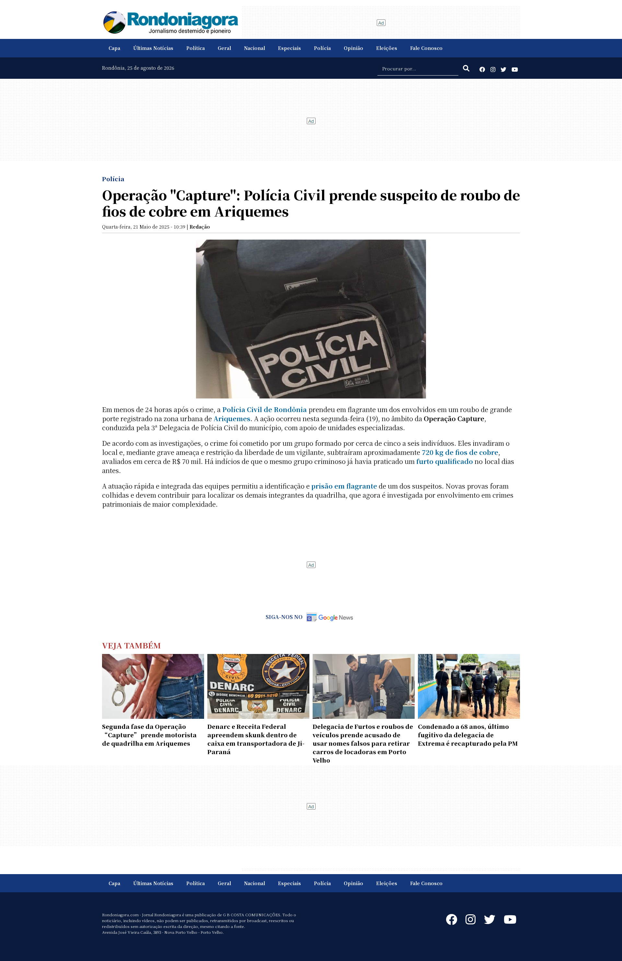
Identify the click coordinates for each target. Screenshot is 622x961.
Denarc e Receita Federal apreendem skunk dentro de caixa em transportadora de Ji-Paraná (256, 739)
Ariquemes (231, 418)
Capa (114, 48)
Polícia (322, 48)
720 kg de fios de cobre (460, 452)
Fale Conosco (426, 48)
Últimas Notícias (153, 48)
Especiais (289, 48)
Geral (224, 48)
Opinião (353, 48)
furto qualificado (444, 461)
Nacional (254, 48)
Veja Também (131, 645)
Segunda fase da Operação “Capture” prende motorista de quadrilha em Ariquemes (149, 734)
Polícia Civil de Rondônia (264, 409)
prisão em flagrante (344, 486)
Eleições (386, 48)
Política (195, 48)
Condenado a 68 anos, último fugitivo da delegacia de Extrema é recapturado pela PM (468, 734)
